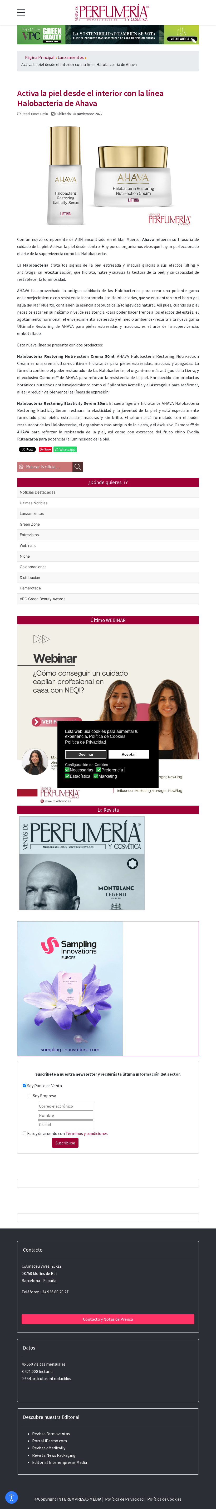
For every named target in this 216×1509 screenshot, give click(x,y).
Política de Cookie (163, 1499)
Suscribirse (65, 1142)
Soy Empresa (44, 1095)
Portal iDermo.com (49, 1440)
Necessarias (81, 770)
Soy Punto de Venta (44, 1085)
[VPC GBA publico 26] (108, 34)
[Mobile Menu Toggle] (21, 12)
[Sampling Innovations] (70, 988)
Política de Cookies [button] (107, 736)
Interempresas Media (68, 1462)
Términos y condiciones (87, 1133)
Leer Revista (81, 874)
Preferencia (112, 770)
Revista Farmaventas (51, 1433)
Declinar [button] (85, 754)
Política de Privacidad (124, 1499)
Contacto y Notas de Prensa (108, 1319)
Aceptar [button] (129, 754)
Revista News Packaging (54, 1455)
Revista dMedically (48, 1447)
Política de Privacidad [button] (85, 742)
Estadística (80, 776)
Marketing (108, 776)
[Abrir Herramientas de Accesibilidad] (11, 1497)
